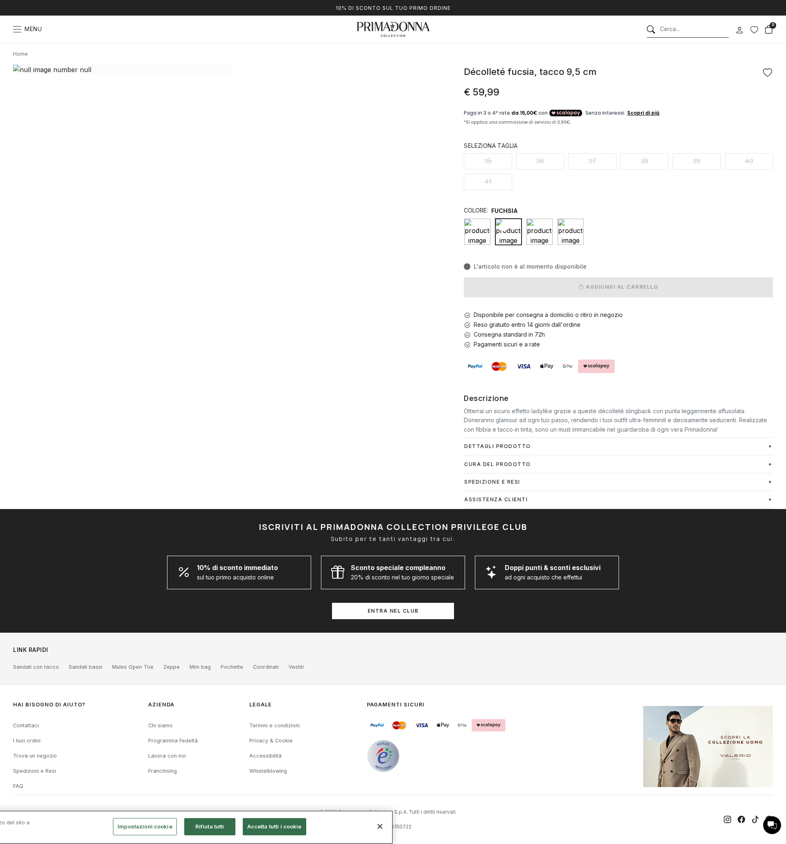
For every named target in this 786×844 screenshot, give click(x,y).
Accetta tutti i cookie (274, 826)
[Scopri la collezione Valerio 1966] (708, 746)
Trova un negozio (35, 756)
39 (696, 161)
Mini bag (200, 667)
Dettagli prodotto (497, 446)
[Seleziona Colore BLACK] (477, 231)
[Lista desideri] (754, 29)
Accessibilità (265, 756)
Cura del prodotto (497, 464)
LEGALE (260, 704)
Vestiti (296, 667)
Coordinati (266, 667)
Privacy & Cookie (271, 741)
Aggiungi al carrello (621, 287)
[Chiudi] (380, 826)
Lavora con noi (167, 756)
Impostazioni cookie (144, 826)
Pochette (232, 667)
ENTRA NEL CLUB (393, 611)
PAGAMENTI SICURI (396, 704)
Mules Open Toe (133, 667)
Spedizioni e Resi (34, 771)
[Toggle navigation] (17, 29)
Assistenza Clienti (496, 499)
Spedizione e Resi (492, 482)
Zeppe (171, 667)
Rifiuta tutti (209, 826)
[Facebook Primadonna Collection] (741, 819)
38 (644, 161)
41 (488, 181)
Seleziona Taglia (490, 145)
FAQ (18, 786)
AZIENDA (161, 704)
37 (592, 161)
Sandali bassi (85, 667)
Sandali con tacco (36, 667)
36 (540, 161)
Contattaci (26, 725)
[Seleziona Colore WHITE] (570, 231)
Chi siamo (160, 725)
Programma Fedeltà (173, 741)
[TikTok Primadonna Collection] (755, 819)
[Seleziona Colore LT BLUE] (539, 231)
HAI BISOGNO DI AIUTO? (49, 704)
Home (20, 54)
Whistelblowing (268, 771)
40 (749, 161)
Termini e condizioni (274, 725)
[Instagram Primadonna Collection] (727, 819)
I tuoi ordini (27, 741)
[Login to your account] (739, 30)
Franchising (162, 771)
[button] (772, 825)
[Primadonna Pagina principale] (393, 29)
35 (488, 161)
